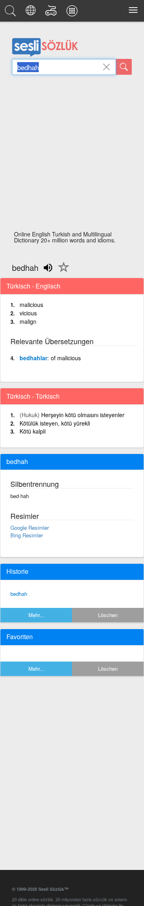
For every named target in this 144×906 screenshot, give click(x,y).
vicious (28, 313)
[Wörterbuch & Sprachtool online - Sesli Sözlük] (11, 13)
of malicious (66, 358)
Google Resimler (29, 527)
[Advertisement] (72, 155)
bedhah (18, 593)
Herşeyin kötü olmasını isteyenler (82, 415)
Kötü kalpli (33, 431)
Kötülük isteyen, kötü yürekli (55, 423)
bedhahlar (33, 358)
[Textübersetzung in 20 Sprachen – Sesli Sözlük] (32, 13)
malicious (31, 305)
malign (28, 321)
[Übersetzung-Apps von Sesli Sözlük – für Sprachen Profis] (73, 13)
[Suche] (124, 67)
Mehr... (36, 615)
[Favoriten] (62, 272)
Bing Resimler (26, 535)
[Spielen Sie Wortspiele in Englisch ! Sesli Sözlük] (52, 13)
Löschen (108, 615)
